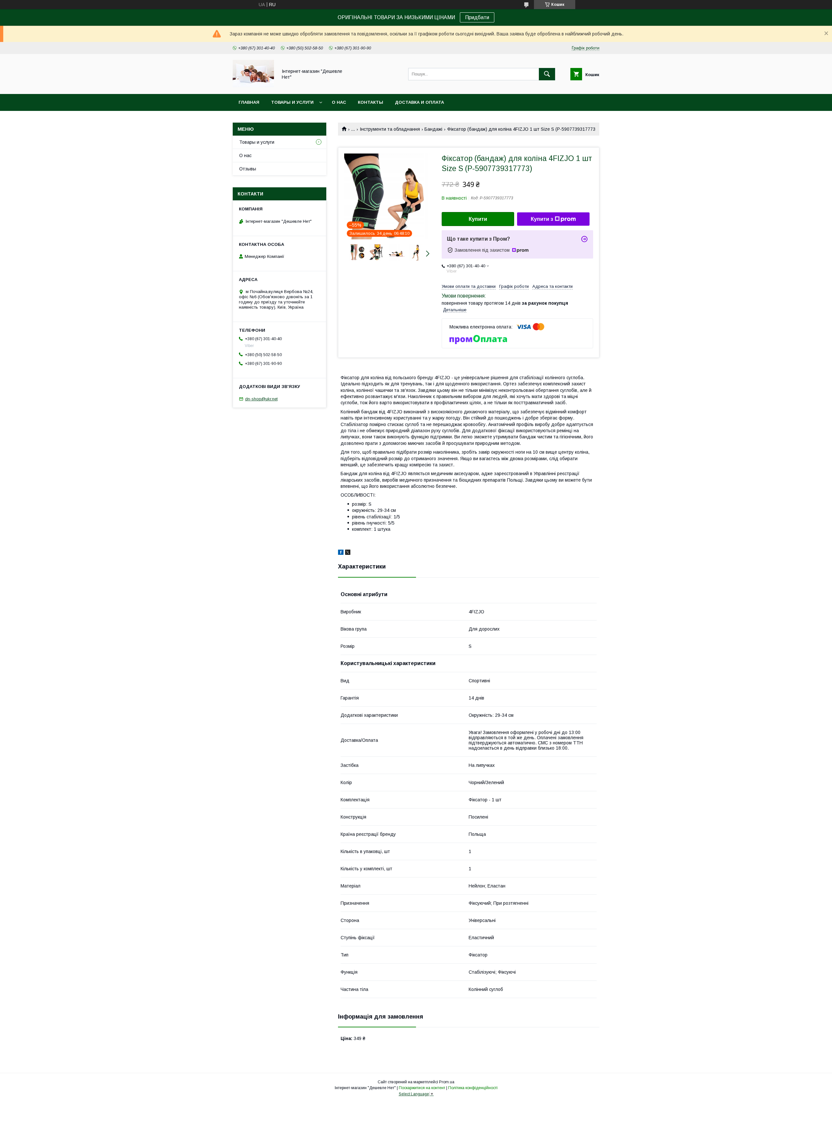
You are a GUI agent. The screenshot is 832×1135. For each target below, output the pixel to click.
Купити (478, 219)
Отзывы (247, 168)
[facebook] (341, 553)
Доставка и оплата (419, 102)
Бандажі (433, 129)
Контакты (370, 102)
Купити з (542, 219)
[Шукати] (547, 74)
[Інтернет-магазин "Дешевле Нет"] (253, 85)
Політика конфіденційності (473, 1088)
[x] (347, 553)
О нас (339, 102)
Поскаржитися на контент (422, 1088)
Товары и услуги (292, 102)
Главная (249, 102)
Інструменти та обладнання (390, 129)
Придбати (477, 17)
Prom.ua (446, 1082)
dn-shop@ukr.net (261, 398)
